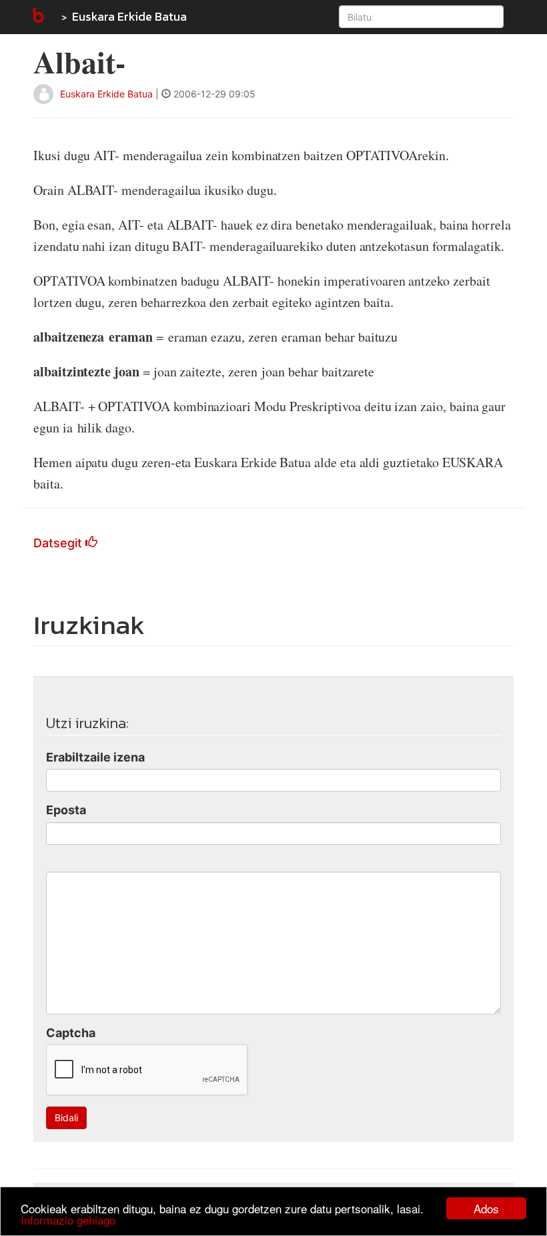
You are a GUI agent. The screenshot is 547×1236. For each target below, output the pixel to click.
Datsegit (59, 543)
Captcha (70, 1033)
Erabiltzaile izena (95, 757)
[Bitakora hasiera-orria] (37, 16)
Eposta (66, 810)
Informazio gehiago (68, 1219)
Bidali (66, 1117)
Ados (486, 1208)
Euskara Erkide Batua (129, 16)
